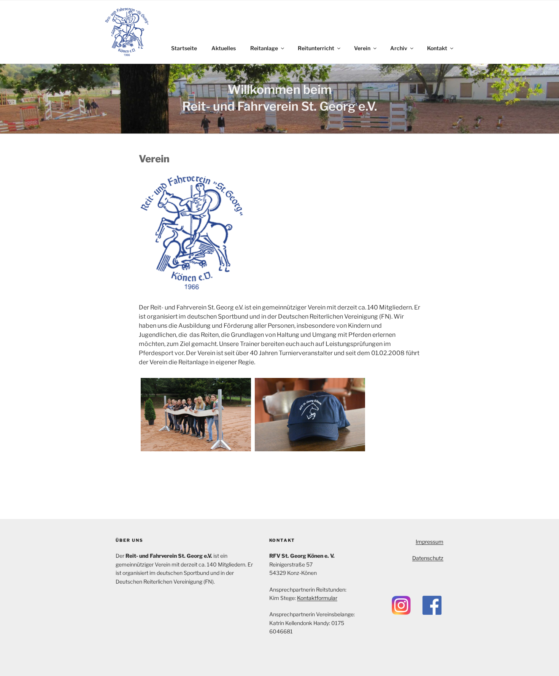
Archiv (398, 48)
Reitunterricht (316, 48)
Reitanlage (264, 48)
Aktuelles (223, 48)
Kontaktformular (317, 598)
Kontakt (437, 48)
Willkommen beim (280, 89)
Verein (362, 48)
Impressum (429, 541)
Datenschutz (427, 558)
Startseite (184, 48)
